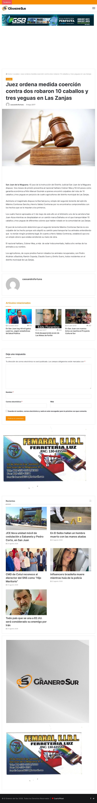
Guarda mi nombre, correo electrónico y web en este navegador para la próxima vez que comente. (47, 411)
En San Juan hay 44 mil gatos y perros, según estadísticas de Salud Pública (18, 330)
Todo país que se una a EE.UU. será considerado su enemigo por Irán (26, 622)
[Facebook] (90, 798)
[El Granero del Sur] (14, 8)
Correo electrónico (14, 402)
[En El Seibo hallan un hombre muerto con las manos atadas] (70, 518)
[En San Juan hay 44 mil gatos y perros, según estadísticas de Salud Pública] (19, 316)
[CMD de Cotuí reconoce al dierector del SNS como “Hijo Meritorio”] (26, 559)
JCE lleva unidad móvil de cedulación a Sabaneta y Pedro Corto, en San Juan (24, 537)
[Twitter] (93, 798)
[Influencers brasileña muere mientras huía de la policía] (70, 559)
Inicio (9, 74)
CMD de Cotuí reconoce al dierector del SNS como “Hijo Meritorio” (23, 578)
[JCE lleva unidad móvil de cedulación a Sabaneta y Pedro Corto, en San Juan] (26, 518)
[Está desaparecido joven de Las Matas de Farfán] (48, 318)
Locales (16, 74)
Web (52, 402)
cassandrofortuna (17, 105)
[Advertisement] (48, 49)
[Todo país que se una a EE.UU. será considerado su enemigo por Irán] (26, 602)
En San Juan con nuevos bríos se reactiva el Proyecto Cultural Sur (77, 330)
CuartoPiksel (59, 798)
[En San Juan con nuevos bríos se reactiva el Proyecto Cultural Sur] (78, 316)
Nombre (10, 392)
